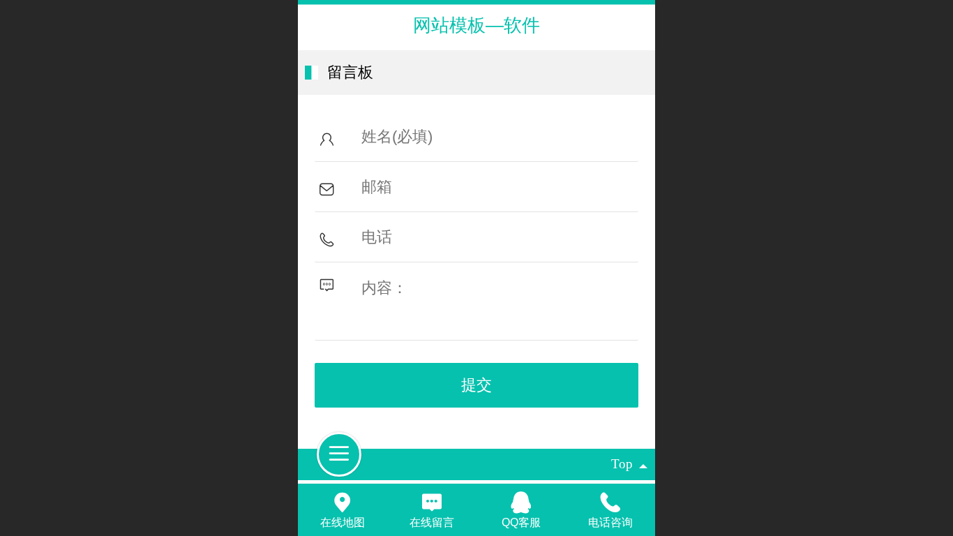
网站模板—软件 (476, 25)
